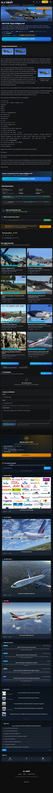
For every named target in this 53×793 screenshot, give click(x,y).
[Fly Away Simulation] (7, 1)
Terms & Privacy (31, 774)
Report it (47, 201)
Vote (4, 750)
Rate (12, 31)
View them (47, 220)
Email (4, 400)
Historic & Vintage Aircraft (28, 5)
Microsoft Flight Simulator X (14, 5)
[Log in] (40, 2)
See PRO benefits (45, 226)
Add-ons (3, 5)
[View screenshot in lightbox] (49, 19)
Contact (20, 774)
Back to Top (26, 782)
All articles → (26, 718)
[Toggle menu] (50, 2)
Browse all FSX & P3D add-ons (10, 363)
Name (4, 394)
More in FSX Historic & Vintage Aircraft (42, 363)
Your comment (6, 407)
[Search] (34, 2)
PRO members (46, 196)
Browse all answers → (26, 684)
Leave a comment (47, 373)
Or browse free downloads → (26, 458)
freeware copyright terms (29, 201)
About (24, 774)
